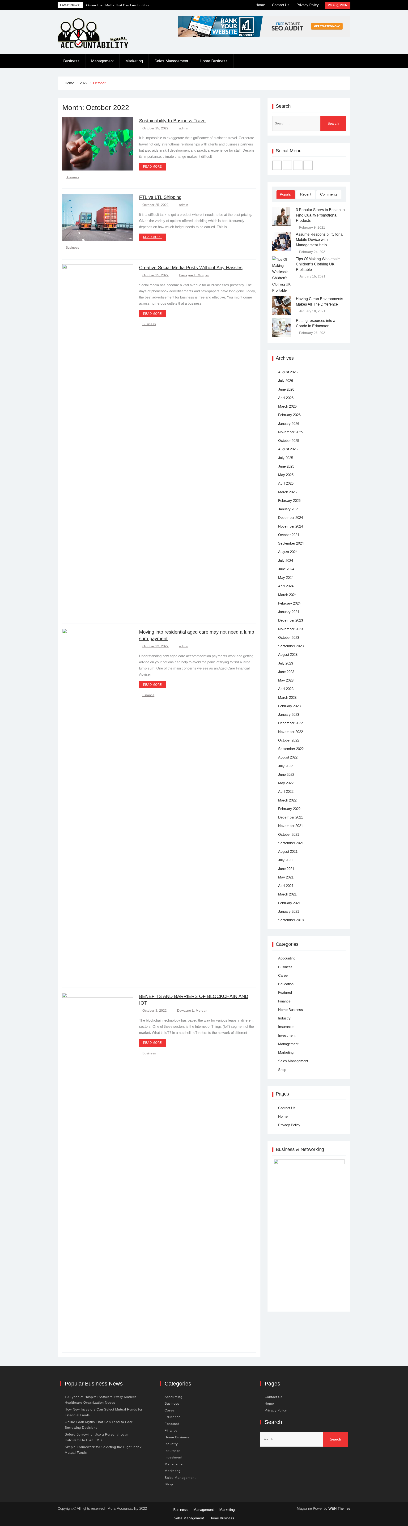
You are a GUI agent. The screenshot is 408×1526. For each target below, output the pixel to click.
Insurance (285, 1027)
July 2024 (285, 560)
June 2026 (286, 389)
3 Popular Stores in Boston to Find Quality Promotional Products (320, 215)
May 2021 (285, 877)
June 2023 (286, 672)
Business (71, 61)
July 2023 (285, 663)
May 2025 (285, 475)
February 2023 (289, 706)
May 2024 (285, 577)
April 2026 (285, 398)
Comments (328, 194)
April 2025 (285, 483)
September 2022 (291, 749)
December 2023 (290, 620)
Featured (285, 992)
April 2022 (285, 791)
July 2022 (285, 766)
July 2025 (285, 458)
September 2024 (291, 543)
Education (285, 984)
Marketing (134, 61)
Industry (284, 1018)
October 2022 (288, 740)
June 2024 (286, 569)
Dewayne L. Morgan (194, 275)
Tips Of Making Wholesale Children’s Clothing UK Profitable (318, 264)
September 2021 (291, 843)
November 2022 (290, 732)
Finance (148, 695)
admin (183, 128)
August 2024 (288, 552)
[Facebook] (277, 165)
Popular (286, 194)
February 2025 (289, 501)
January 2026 (288, 424)
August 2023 (288, 654)
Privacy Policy (308, 5)
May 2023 (285, 680)
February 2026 (289, 415)
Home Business (214, 61)
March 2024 (287, 595)
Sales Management (171, 61)
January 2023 (288, 714)
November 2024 (290, 526)
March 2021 (287, 894)
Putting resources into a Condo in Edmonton (315, 323)
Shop (282, 1070)
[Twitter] (287, 165)
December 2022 (290, 723)
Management (102, 61)
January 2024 (288, 612)
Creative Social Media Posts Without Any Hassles (190, 267)
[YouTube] (308, 165)
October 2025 (288, 441)
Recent (305, 194)
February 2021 (289, 903)
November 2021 (290, 826)
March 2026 (287, 406)
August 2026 (288, 372)
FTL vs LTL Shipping (160, 197)
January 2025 (288, 509)
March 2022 (287, 800)
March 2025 (287, 492)
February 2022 (289, 809)
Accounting (286, 958)
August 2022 (288, 757)
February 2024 (289, 603)
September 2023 (291, 646)
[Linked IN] (297, 165)
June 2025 (286, 466)
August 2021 (288, 851)
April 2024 (285, 586)
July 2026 (285, 381)
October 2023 (288, 637)
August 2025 (288, 449)
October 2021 (288, 834)
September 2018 (291, 920)
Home (260, 5)
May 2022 (285, 783)
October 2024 (288, 535)
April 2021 (285, 886)
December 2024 (290, 518)
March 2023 (287, 697)
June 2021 (286, 869)
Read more (152, 166)
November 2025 (290, 432)
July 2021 (285, 860)
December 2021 (290, 817)
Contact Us (280, 5)
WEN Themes (339, 1508)
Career (283, 975)
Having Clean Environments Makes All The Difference (319, 301)
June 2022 (286, 774)
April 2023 (285, 689)
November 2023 (290, 629)
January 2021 (288, 911)
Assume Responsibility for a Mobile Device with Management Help (319, 239)
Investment (286, 1035)
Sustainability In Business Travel (172, 120)
